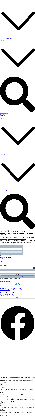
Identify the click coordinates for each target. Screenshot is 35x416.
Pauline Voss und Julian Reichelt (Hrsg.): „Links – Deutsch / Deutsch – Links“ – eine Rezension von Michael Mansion (13, 288)
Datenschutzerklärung (24, 276)
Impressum (2, 40)
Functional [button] (1, 403)
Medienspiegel (3, 118)
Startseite (1, 231)
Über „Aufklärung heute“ (4, 39)
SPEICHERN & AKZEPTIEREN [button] (3, 415)
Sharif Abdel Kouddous (2, 238)
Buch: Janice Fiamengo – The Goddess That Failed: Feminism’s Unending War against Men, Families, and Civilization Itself (13, 293)
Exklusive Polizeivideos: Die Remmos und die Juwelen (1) (6, 255)
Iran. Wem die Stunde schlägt (3, 265)
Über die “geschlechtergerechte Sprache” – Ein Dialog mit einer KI (7, 294)
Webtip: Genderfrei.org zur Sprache (4, 296)
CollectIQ (8, 281)
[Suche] (34, 268)
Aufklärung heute (2, 114)
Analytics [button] (1, 408)
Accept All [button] (5, 382)
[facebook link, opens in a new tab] (17, 340)
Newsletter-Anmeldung (2, 279)
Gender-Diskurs (2, 281)
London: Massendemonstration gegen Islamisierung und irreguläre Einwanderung (9, 262)
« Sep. (16, 304)
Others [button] (0, 413)
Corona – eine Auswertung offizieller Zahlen (5, 290)
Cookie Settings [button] (1, 382)
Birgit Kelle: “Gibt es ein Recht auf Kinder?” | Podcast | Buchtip (7, 295)
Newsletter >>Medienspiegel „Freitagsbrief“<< (8, 38)
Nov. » (18, 304)
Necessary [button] (1, 391)
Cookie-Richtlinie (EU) (5, 75)
